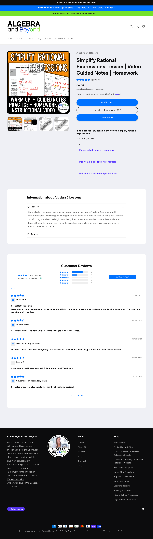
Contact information (126, 531)
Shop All (82, 447)
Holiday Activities (122, 491)
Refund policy (65, 531)
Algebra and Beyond (33, 531)
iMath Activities (121, 481)
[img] (18, 296)
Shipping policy (109, 531)
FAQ (80, 466)
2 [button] (74, 395)
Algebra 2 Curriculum (124, 477)
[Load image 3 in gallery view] (46, 124)
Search (81, 452)
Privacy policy (79, 531)
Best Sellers (119, 443)
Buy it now (107, 117)
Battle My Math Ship (123, 447)
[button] (20, 39)
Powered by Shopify (50, 531)
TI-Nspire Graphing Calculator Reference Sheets (128, 461)
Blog (80, 456)
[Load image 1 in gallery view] (15, 124)
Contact (82, 461)
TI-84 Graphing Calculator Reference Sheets (126, 453)
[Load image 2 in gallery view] (30, 124)
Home (81, 443)
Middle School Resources (126, 495)
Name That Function (124, 472)
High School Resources (125, 500)
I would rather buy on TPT (107, 110)
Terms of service (94, 531)
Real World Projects (123, 468)
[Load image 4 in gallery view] (61, 124)
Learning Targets (122, 486)
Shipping (80, 89)
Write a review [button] (122, 277)
